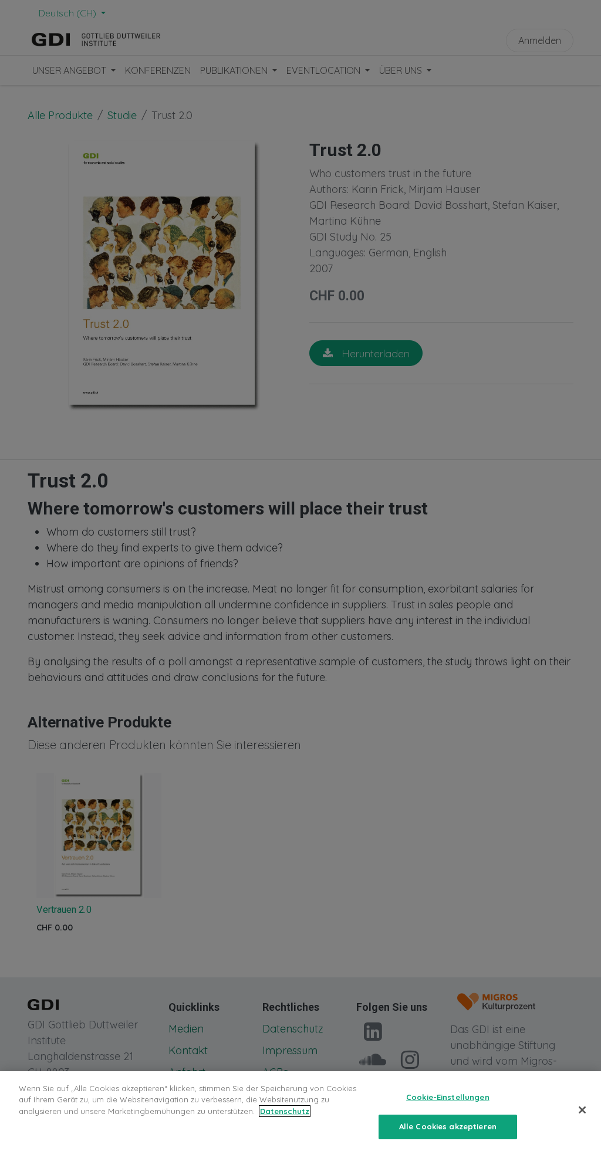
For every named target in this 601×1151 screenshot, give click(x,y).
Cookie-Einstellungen (447, 1097)
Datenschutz (284, 1111)
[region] (300, 1111)
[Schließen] (582, 1110)
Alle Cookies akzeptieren (448, 1126)
